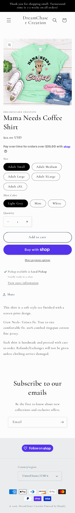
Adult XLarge (45, 176)
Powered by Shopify (55, 506)
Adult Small (16, 167)
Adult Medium (46, 167)
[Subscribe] (62, 422)
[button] (9, 20)
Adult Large (16, 176)
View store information (23, 283)
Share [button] (11, 294)
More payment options (37, 260)
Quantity (8, 213)
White (57, 203)
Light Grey (15, 203)
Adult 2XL (15, 186)
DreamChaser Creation (31, 506)
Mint (38, 203)
